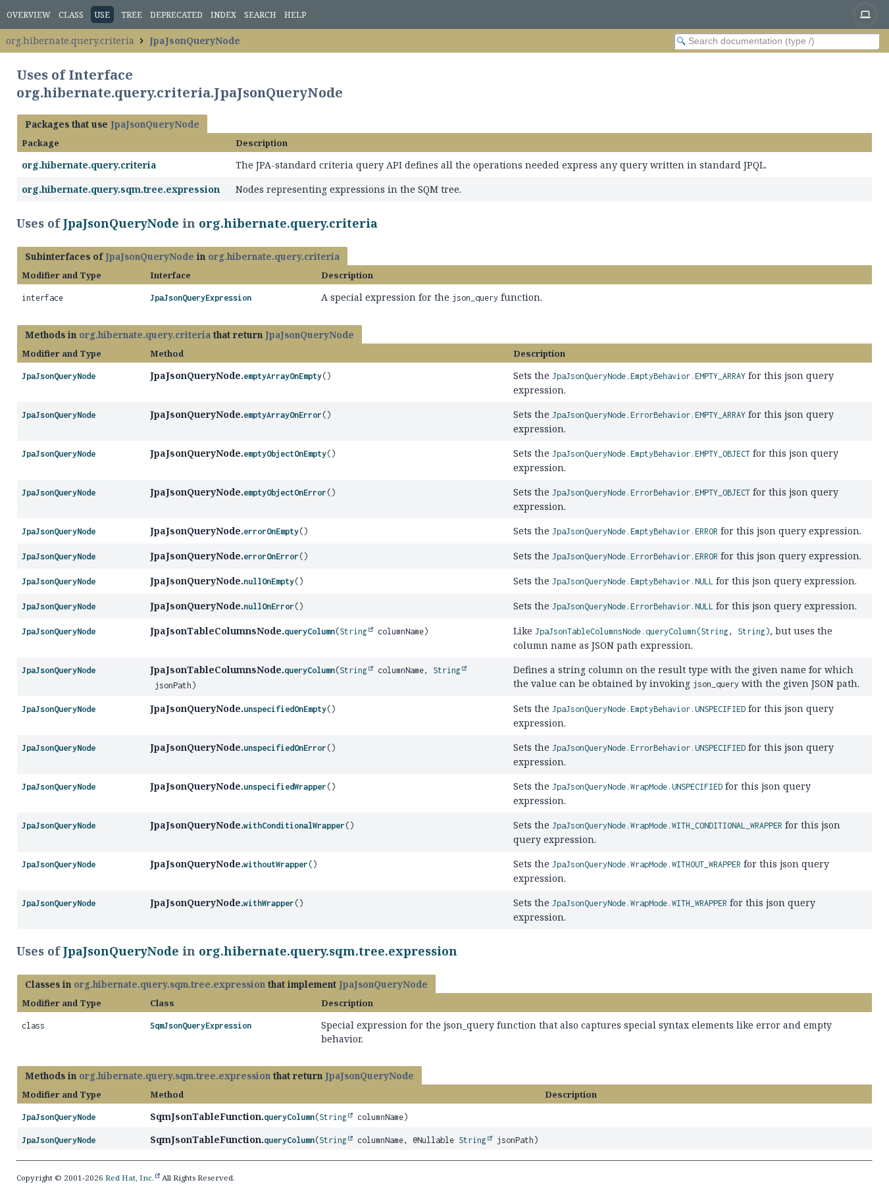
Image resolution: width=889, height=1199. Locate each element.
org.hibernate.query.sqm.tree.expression (121, 189)
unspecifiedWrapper (284, 787)
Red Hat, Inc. (129, 1178)
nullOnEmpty (268, 581)
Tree (131, 14)
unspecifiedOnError (284, 748)
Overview (29, 14)
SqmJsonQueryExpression (200, 1026)
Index (223, 14)
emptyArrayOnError (282, 415)
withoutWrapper (275, 864)
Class (71, 14)
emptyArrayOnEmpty (282, 376)
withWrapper (268, 903)
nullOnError (268, 606)
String (353, 631)
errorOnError (271, 556)
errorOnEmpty (271, 531)
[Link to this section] (386, 223)
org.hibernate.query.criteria (70, 40)
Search (260, 14)
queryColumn (309, 631)
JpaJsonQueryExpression (200, 298)
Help (295, 14)
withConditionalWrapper (294, 825)
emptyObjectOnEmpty (284, 454)
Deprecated (176, 14)
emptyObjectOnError (284, 492)
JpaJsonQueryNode (194, 40)
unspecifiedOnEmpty (284, 709)
